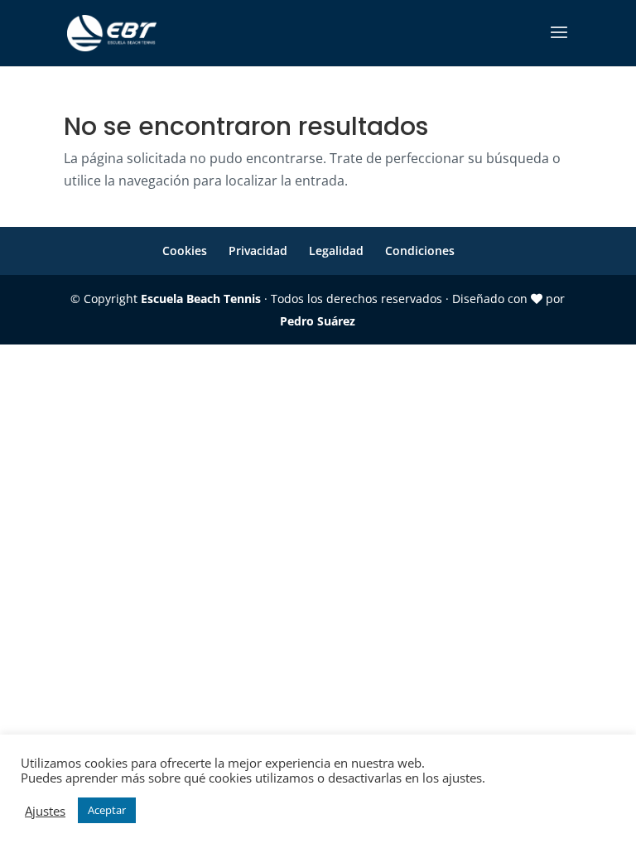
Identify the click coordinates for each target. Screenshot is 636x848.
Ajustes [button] (45, 810)
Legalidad (336, 250)
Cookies (184, 250)
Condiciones (420, 250)
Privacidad (258, 250)
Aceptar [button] (107, 809)
